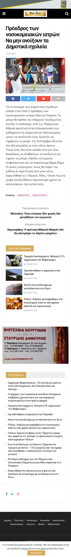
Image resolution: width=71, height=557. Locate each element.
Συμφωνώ (36, 553)
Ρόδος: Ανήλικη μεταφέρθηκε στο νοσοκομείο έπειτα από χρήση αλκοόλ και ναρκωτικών (43, 303)
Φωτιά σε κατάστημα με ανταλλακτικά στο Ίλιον (35, 419)
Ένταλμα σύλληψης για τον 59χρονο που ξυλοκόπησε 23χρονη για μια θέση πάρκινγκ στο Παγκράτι (34, 462)
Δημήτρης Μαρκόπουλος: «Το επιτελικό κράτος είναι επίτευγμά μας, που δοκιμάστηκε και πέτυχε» (34, 386)
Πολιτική (18, 520)
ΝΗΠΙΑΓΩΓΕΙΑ (40, 195)
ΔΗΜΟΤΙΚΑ (23, 195)
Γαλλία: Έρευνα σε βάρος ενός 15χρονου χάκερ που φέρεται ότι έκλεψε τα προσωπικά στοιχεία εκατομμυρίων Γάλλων (35, 436)
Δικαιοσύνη (58, 520)
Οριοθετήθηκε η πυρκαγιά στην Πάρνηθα (30, 414)
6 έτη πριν (11, 53)
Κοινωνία (44, 520)
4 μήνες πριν (31, 264)
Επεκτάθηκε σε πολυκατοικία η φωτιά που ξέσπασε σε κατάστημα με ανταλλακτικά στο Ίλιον (33, 473)
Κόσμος (31, 524)
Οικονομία (32, 520)
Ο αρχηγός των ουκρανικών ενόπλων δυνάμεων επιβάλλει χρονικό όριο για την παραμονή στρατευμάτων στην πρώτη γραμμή (34, 397)
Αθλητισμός (54, 524)
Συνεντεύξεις (16, 524)
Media (41, 524)
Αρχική (7, 520)
